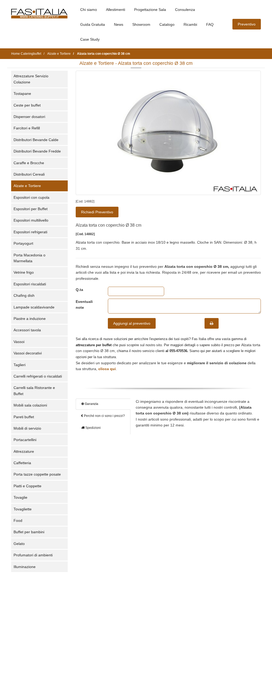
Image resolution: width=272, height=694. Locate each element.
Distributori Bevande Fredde (37, 151)
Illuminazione (25, 567)
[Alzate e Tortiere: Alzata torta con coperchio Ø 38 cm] (168, 133)
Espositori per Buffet (31, 209)
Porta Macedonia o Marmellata (29, 258)
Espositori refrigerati (30, 232)
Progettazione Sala (150, 9)
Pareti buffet (24, 417)
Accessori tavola (27, 330)
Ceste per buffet (27, 105)
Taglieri (20, 365)
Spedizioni (92, 428)
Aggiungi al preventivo (131, 323)
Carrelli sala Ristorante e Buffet (34, 391)
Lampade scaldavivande (34, 307)
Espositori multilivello (31, 220)
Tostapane (22, 93)
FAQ (210, 24)
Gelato (19, 543)
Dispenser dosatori (29, 117)
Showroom (141, 24)
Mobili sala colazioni (30, 405)
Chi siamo (88, 9)
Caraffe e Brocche (29, 163)
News (118, 24)
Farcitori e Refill (27, 128)
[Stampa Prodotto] (212, 323)
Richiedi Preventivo (97, 212)
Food (18, 520)
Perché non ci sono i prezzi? (104, 416)
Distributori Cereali (29, 174)
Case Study (90, 39)
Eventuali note (84, 304)
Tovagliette (23, 509)
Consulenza (185, 9)
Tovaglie (20, 497)
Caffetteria (22, 463)
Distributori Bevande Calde (36, 140)
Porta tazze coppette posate (37, 474)
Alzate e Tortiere (27, 186)
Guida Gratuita (92, 24)
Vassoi (19, 342)
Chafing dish (24, 295)
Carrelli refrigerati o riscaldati (38, 376)
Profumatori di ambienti (33, 555)
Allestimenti (115, 9)
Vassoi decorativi (28, 353)
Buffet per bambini (29, 532)
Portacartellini (25, 440)
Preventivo (247, 24)
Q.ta (79, 289)
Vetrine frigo (24, 272)
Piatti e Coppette (27, 486)
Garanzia (91, 404)
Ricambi (190, 24)
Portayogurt (23, 243)
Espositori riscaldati (30, 284)
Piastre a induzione (30, 318)
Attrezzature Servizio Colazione (31, 79)
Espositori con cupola (31, 197)
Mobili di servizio (27, 428)
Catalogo (167, 24)
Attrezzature (24, 451)
